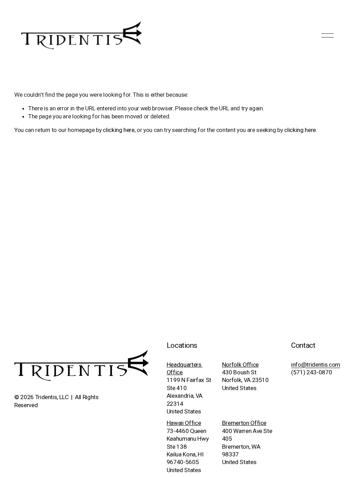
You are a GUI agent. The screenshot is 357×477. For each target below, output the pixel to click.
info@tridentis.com (315, 364)
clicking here (119, 129)
